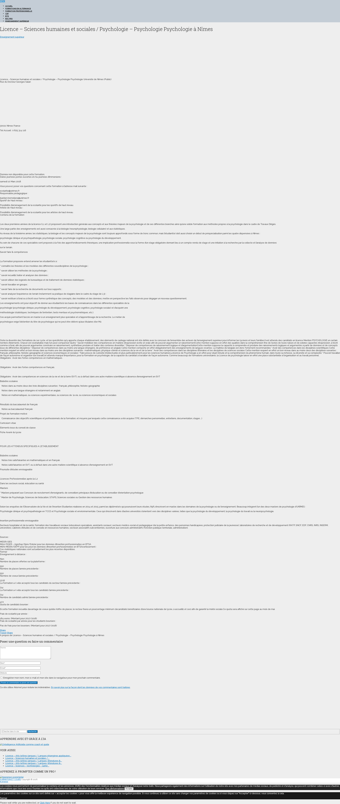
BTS (7, 16)
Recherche (32, 731)
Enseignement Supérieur (17, 21)
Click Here (45, 802)
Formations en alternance (18, 9)
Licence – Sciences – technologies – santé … (27, 766)
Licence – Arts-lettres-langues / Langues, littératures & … (33, 761)
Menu (2, 1)
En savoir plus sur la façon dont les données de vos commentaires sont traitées (90, 687)
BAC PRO (9, 19)
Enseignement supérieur (12, 37)
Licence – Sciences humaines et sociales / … (27, 758)
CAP (7, 14)
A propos (4, 782)
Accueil (9, 6)
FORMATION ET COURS (10, 779)
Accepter (129, 789)
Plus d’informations (114, 788)
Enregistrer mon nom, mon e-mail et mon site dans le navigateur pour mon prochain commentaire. (51, 678)
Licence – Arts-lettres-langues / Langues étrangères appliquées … (38, 755)
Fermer (3, 798)
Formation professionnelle (18, 11)
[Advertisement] (22, 56)
